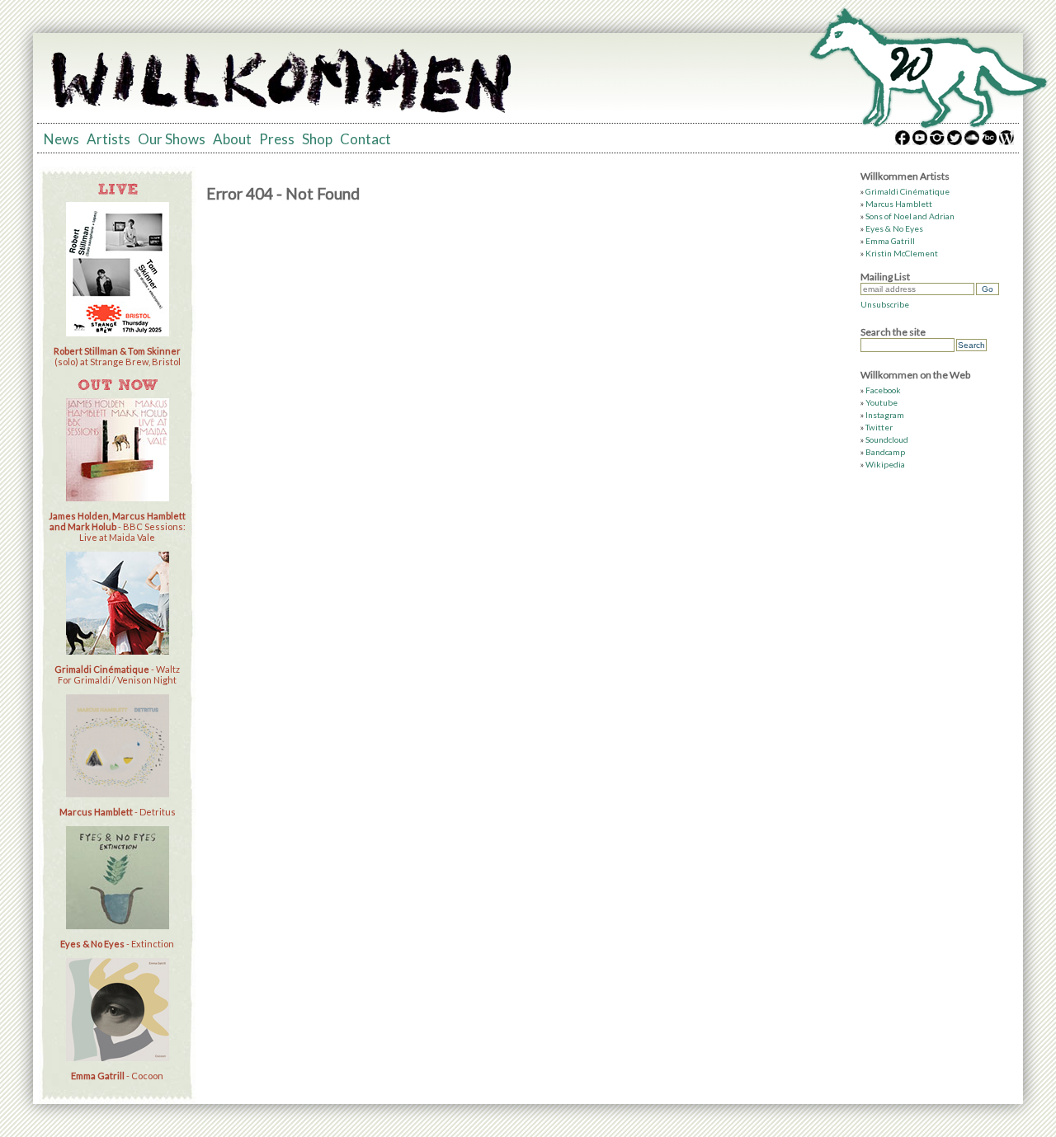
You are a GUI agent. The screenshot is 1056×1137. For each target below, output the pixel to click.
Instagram (884, 415)
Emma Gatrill (890, 241)
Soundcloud (886, 439)
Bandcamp (885, 452)
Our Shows (171, 139)
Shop (317, 139)
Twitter (879, 427)
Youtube (881, 402)
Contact (365, 139)
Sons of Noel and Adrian (910, 216)
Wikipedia (885, 464)
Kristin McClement (901, 253)
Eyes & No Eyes (894, 228)
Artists (108, 139)
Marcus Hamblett (898, 204)
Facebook (883, 390)
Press (277, 139)
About (232, 139)
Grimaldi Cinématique (907, 191)
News (61, 139)
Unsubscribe (884, 304)
